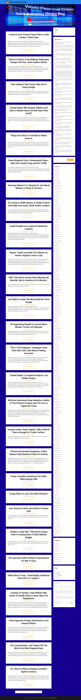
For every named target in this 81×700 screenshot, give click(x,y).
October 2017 (57, 385)
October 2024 (57, 214)
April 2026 (57, 177)
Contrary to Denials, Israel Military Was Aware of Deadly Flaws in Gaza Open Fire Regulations (28, 596)
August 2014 (57, 462)
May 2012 (57, 517)
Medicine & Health (58, 553)
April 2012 (57, 519)
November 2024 (58, 212)
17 (61, 594)
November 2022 (58, 261)
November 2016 (58, 407)
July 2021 (57, 293)
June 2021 (57, 295)
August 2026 (57, 169)
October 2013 (57, 482)
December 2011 (58, 527)
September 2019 (58, 338)
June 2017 (57, 393)
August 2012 (57, 511)
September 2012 (58, 509)
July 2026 (57, 171)
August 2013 (57, 487)
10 (61, 591)
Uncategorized (58, 561)
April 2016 (57, 421)
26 (66, 597)
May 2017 (57, 395)
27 (69, 597)
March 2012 (57, 521)
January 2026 (57, 183)
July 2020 (57, 318)
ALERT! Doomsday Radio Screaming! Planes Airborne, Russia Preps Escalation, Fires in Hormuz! (63, 151)
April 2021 (57, 299)
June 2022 (57, 271)
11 (64, 591)
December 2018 (58, 356)
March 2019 (57, 350)
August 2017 (57, 389)
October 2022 (57, 263)
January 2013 (57, 501)
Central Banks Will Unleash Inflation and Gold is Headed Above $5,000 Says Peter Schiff (28, 111)
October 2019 (57, 336)
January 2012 (57, 525)
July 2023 (57, 244)
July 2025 (57, 195)
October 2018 (57, 360)
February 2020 (57, 328)
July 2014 (57, 464)
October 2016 (57, 409)
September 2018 (58, 362)
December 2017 (58, 381)
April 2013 (57, 495)
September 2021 (58, 289)
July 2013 (57, 489)
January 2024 (57, 232)
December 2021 (58, 283)
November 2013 (58, 480)
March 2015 (57, 448)
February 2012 (57, 523)
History (56, 551)
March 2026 (57, 179)
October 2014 (57, 458)
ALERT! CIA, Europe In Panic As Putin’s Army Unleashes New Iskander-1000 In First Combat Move (63, 147)
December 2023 (58, 234)
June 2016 (57, 417)
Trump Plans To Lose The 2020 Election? (28, 494)
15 (56, 594)
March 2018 (57, 375)
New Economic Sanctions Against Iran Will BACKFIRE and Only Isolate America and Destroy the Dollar (64, 84)
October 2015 (57, 434)
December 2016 (58, 405)
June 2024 (57, 222)
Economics (57, 545)
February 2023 (57, 254)
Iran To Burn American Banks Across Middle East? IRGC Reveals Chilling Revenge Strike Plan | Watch (64, 99)
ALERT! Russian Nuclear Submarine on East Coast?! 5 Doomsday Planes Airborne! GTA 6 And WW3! (64, 55)
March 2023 (57, 252)
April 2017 (57, 397)
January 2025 (57, 208)
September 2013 (58, 485)
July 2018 (57, 366)
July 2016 (57, 415)
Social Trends (57, 559)
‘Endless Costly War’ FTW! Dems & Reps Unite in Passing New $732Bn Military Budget (29, 535)
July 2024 (57, 220)
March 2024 (57, 228)
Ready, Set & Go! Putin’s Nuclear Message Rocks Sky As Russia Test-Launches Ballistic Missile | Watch (64, 50)
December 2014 (58, 454)
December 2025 (58, 185)
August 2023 (57, 242)
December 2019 (58, 332)
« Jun (57, 602)
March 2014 (57, 472)
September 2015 (58, 436)
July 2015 (57, 440)
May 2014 (57, 468)
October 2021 (57, 287)
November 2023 (58, 236)
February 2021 (57, 303)
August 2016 (57, 413)
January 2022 (57, 281)
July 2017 (57, 391)
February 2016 (57, 425)
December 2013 (58, 478)
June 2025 (57, 197)
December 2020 (58, 307)
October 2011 (57, 529)
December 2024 (58, 210)
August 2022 (57, 267)
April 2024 (57, 226)
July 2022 (57, 269)
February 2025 (57, 206)
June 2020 (57, 320)
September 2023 (58, 240)
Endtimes (57, 547)
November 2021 (58, 285)
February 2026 (57, 181)
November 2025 (58, 187)
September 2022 (58, 265)
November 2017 (58, 383)
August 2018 (57, 364)
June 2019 (57, 344)
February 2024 (57, 230)
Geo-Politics (57, 549)
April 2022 (57, 275)
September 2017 (58, 387)
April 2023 (57, 250)
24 (61, 597)
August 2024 (57, 218)
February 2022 (57, 279)
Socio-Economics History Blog (18, 2)
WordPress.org (58, 577)
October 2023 (57, 238)
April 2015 (57, 446)
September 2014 (58, 460)
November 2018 (58, 358)
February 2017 (57, 401)
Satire (56, 555)
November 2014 (58, 456)
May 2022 (57, 273)
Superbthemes (53, 698)
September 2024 (58, 216)
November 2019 (58, 334)
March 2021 (57, 301)
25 (64, 597)
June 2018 (57, 368)
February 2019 (57, 352)
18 (35, 692)
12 (66, 591)
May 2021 (57, 297)
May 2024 (57, 224)
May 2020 (57, 322)
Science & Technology (59, 557)
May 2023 (57, 248)
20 (69, 594)
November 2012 (58, 505)
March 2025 (57, 204)
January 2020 (57, 330)
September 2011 (58, 531)
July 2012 (57, 513)
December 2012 (58, 503)
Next (40, 692)
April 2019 (57, 348)
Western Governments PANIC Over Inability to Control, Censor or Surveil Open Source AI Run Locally (63, 80)
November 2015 (58, 432)
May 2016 (57, 419)
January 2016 (57, 428)
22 (56, 597)
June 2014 (57, 466)
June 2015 (57, 442)
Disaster (56, 543)
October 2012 (57, 507)
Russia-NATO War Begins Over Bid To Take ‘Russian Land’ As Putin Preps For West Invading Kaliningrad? (64, 139)
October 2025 (57, 189)
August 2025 (57, 193)
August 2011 (57, 533)
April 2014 (57, 470)
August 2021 (57, 291)
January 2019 (57, 354)
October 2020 (57, 311)
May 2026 (57, 175)
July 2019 (57, 342)
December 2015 (58, 430)
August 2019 (57, 340)
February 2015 (57, 450)
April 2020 (57, 324)
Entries (57, 573)
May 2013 (57, 493)
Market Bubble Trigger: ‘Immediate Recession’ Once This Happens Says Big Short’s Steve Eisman (63, 131)
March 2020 (57, 326)
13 (69, 591)
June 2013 (57, 491)
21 (72, 594)
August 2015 (57, 438)
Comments (58, 575)
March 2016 (57, 423)
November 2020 (58, 309)
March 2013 (57, 497)
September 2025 (58, 191)
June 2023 (57, 246)
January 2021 (57, 305)
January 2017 (57, 403)
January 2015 (57, 452)
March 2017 (57, 399)
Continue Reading (28, 50)
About (74, 2)
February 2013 (57, 499)
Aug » (72, 602)
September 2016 (58, 411)
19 (66, 594)
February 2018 (57, 377)
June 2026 (57, 173)
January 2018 (57, 379)
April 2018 (57, 373)
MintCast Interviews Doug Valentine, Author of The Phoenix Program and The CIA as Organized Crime (28, 403)
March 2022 (57, 277)
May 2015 (57, 444)
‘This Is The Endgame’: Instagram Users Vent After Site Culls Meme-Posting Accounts (28, 350)
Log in (56, 571)
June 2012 (57, 515)
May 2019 (57, 346)
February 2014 (57, 474)
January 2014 (57, 476)
